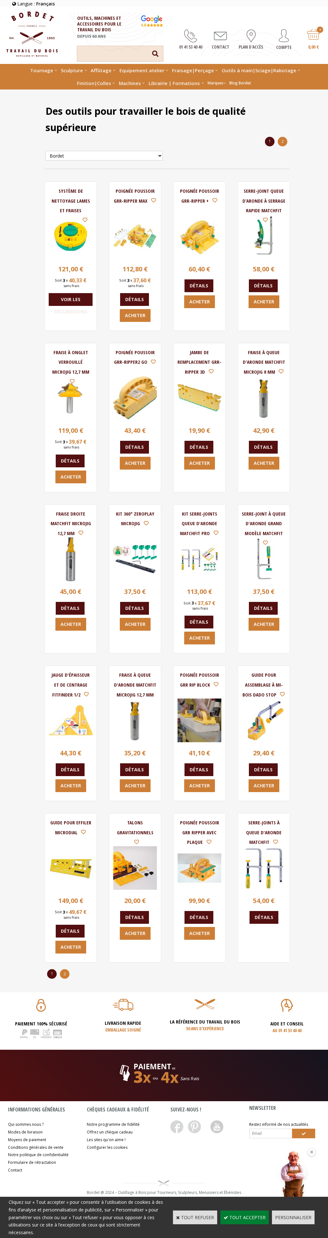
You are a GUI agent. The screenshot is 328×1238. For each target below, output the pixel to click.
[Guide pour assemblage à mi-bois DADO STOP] (264, 740)
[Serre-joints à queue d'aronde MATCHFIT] (264, 888)
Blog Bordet (240, 83)
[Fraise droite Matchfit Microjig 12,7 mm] (71, 579)
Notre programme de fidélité (113, 1124)
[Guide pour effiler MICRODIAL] (71, 888)
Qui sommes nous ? (26, 1124)
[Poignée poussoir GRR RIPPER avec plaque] (199, 888)
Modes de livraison (25, 1132)
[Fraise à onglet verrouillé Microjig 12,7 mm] (71, 418)
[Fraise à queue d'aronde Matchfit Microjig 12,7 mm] (135, 740)
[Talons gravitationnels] (135, 888)
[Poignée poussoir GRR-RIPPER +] (199, 256)
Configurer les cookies (107, 1147)
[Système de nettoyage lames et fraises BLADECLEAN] (71, 256)
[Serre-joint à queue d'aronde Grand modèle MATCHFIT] (264, 579)
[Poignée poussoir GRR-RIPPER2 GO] (135, 418)
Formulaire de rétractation (32, 1162)
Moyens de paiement (27, 1139)
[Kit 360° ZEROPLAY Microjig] (135, 579)
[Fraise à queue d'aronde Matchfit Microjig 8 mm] (264, 418)
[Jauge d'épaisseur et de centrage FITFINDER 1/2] (71, 740)
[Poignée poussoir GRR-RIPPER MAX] (135, 256)
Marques (215, 83)
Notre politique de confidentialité (38, 1154)
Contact (15, 1170)
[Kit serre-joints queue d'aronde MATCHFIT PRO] (199, 579)
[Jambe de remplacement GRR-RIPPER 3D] (199, 418)
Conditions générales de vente (35, 1147)
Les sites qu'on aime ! (106, 1139)
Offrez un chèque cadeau (110, 1132)
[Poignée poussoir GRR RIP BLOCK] (199, 740)
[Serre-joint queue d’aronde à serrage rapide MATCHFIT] (264, 256)
